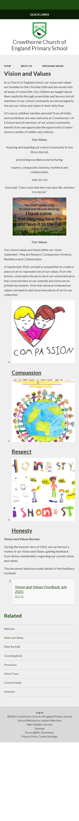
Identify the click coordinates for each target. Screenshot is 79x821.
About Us (26, 66)
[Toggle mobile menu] (5, 5)
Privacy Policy (29, 736)
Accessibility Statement (39, 732)
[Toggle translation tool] (65, 5)
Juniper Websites (51, 720)
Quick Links (39, 14)
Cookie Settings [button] (48, 736)
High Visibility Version (39, 724)
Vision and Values (52, 66)
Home (7, 66)
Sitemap (39, 728)
